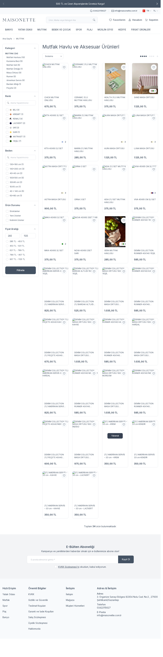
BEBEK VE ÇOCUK (61, 29)
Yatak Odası (9, 594)
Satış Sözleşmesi (37, 617)
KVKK (31, 594)
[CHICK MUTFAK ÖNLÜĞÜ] (55, 78)
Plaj (4, 611)
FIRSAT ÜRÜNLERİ (140, 29)
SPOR (79, 29)
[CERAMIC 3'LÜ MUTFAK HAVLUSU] (85, 78)
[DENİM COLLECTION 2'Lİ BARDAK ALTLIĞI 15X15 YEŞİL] (85, 282)
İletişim (69, 594)
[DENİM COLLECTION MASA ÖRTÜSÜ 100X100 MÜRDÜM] (115, 384)
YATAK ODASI (25, 29)
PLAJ (89, 29)
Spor (5, 605)
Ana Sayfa (7, 38)
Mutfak (6, 600)
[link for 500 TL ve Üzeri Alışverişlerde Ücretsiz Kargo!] (80, 4)
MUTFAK (42, 29)
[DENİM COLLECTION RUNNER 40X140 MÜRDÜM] (85, 384)
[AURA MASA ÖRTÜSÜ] (115, 129)
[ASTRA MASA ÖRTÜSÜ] (55, 180)
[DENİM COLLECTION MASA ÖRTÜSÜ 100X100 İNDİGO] (85, 435)
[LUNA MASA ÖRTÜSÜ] (145, 129)
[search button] (94, 20)
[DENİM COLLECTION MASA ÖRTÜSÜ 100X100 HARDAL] (145, 333)
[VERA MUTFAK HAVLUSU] (115, 231)
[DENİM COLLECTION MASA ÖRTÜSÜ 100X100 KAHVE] (85, 333)
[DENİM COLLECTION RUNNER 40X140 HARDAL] (115, 333)
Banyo (6, 617)
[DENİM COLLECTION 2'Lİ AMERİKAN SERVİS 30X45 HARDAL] (55, 384)
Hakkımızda (34, 628)
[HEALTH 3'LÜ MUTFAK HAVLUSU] (115, 78)
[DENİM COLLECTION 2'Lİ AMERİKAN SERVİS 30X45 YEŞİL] (55, 282)
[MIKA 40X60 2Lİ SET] (55, 231)
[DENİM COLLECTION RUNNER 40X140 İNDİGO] (145, 384)
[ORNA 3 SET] (85, 180)
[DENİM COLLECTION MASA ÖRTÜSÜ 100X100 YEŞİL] (115, 282)
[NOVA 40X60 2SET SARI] (85, 231)
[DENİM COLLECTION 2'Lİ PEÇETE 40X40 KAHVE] (55, 333)
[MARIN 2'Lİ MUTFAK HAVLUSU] (85, 129)
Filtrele (21, 270)
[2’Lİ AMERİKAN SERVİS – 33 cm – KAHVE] (55, 486)
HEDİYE (122, 29)
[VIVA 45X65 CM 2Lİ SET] (145, 180)
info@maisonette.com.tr (109, 615)
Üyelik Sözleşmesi (37, 623)
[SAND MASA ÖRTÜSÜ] (145, 78)
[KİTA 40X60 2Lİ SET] (55, 129)
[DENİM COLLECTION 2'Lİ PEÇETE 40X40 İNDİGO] (55, 435)
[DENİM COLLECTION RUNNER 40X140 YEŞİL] (145, 231)
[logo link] (19, 20)
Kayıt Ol (126, 559)
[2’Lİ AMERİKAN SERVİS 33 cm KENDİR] (145, 435)
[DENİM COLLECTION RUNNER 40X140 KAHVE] (145, 282)
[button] (157, 4)
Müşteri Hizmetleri (75, 605)
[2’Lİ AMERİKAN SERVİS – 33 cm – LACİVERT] (85, 486)
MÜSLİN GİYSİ (105, 29)
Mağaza (70, 600)
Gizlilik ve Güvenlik (38, 600)
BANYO (9, 29)
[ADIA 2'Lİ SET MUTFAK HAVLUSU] (115, 180)
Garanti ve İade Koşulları (41, 611)
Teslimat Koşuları (37, 605)
